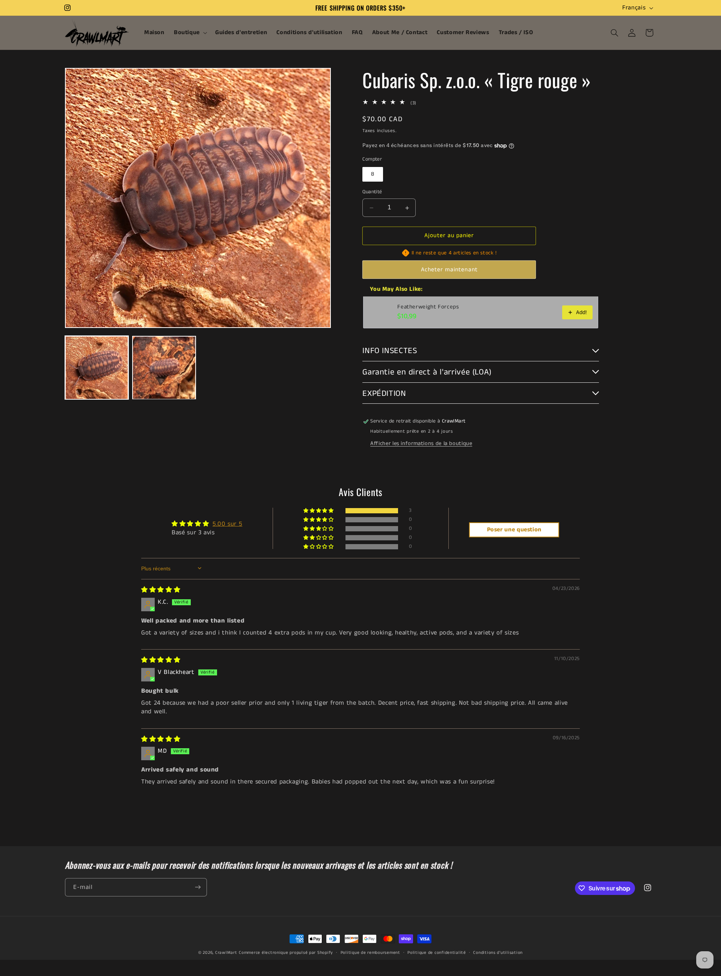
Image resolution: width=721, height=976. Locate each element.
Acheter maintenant (449, 270)
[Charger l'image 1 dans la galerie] (96, 367)
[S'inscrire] (197, 887)
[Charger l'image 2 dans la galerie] (164, 367)
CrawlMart (226, 953)
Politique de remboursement (370, 953)
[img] (160, 589)
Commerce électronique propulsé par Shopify (286, 953)
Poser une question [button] (514, 529)
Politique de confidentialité (436, 953)
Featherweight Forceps (428, 307)
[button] (189, 32)
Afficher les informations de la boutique (421, 443)
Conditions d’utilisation (498, 953)
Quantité (372, 192)
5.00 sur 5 (227, 523)
